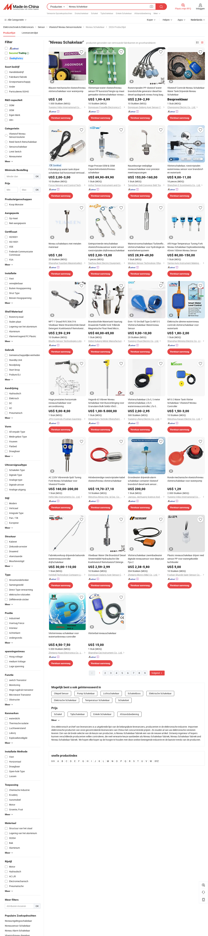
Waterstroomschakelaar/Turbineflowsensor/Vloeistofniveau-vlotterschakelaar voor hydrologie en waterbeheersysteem (146, 247)
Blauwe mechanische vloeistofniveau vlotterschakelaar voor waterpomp (67, 89)
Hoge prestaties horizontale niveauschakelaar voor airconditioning (62, 403)
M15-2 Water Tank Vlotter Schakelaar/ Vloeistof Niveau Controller (181, 403)
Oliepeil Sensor (61, 693)
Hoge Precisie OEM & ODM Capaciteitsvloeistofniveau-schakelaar (102, 169)
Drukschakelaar (81, 13)
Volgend (155, 672)
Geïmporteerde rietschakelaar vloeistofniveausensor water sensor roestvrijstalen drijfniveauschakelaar (106, 247)
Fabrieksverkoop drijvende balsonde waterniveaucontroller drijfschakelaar (67, 559)
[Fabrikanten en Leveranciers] (21, 6)
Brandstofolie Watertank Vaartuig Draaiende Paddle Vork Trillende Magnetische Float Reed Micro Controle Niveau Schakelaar (105, 325)
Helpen (166, 19)
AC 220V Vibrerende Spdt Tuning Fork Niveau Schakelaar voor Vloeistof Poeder (65, 481)
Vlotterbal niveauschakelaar (102, 633)
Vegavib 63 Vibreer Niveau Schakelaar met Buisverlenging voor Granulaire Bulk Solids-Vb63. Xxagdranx (106, 403)
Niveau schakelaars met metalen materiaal (65, 245)
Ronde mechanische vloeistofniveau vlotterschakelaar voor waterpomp (185, 479)
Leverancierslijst (30, 32)
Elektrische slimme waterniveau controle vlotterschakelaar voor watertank (183, 325)
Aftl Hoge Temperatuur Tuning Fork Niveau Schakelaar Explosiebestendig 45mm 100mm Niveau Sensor (186, 247)
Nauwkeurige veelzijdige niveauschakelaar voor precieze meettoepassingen (143, 169)
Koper (150, 19)
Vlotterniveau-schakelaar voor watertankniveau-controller (64, 635)
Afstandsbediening (142, 13)
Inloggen (200, 8)
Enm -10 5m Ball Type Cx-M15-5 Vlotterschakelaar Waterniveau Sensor (144, 325)
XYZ (157, 761)
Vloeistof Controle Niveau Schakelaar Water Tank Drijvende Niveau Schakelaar (186, 91)
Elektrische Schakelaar (160, 693)
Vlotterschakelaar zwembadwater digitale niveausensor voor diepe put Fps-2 (146, 559)
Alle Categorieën (16, 19)
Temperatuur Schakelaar (97, 700)
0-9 (53, 761)
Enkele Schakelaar (124, 13)
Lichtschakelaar (111, 693)
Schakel (94, 13)
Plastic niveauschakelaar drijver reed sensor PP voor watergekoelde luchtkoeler (185, 559)
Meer (54, 720)
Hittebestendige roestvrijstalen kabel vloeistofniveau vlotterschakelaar (106, 479)
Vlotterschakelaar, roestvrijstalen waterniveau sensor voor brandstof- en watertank (185, 169)
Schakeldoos (134, 693)
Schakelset (123, 700)
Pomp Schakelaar (86, 693)
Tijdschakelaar (106, 13)
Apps (180, 19)
